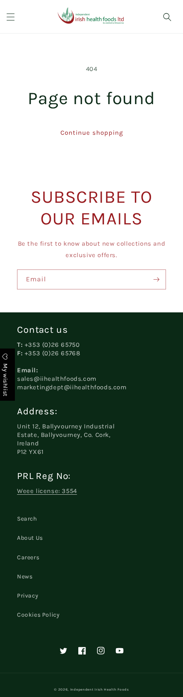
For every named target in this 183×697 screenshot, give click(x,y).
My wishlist (5, 379)
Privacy (27, 595)
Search (27, 518)
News (24, 576)
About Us (30, 537)
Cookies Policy (38, 614)
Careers (28, 557)
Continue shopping (91, 132)
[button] (10, 17)
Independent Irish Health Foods (99, 689)
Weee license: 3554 (47, 491)
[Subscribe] (156, 279)
